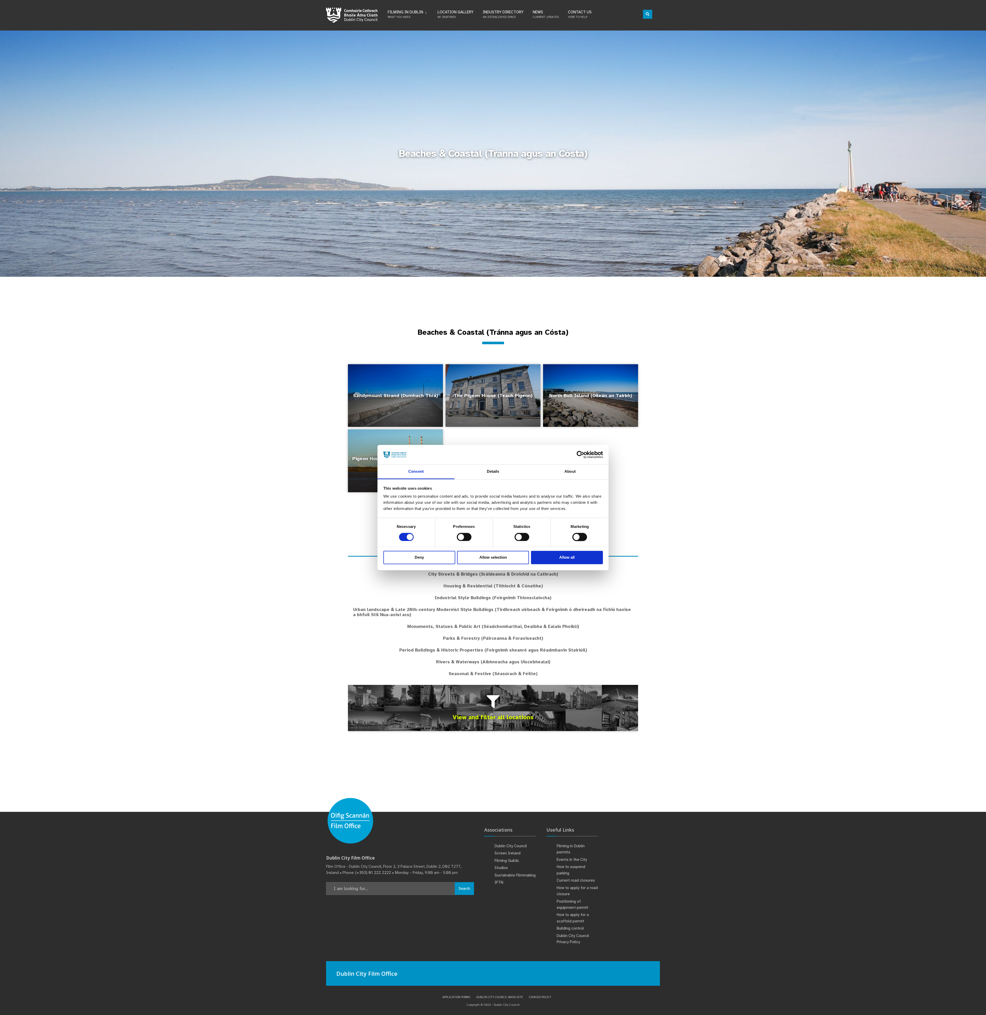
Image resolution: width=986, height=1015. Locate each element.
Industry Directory (503, 14)
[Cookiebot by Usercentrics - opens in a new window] (580, 454)
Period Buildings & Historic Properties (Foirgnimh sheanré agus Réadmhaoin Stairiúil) (493, 650)
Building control (570, 928)
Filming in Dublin (405, 14)
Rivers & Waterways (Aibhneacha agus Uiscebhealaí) (493, 662)
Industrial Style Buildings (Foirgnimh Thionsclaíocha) (493, 597)
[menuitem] (410, 13)
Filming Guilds (507, 860)
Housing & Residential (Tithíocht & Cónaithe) (493, 586)
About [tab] (570, 471)
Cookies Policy (540, 997)
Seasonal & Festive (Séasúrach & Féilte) (493, 673)
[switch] (464, 537)
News (546, 14)
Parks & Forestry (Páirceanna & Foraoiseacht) (493, 638)
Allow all (567, 557)
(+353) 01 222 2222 (373, 872)
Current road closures (576, 880)
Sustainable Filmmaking (515, 875)
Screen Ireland (507, 853)
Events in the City (572, 859)
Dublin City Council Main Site (499, 997)
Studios (501, 867)
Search (464, 888)
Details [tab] (493, 471)
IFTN (499, 882)
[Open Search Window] (647, 14)
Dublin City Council (511, 846)
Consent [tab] (416, 471)
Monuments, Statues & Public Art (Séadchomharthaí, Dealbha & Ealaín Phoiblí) (493, 626)
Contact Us (580, 14)
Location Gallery (455, 14)
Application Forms (456, 997)
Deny (419, 557)
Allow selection (493, 557)
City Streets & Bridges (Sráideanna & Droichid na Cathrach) (493, 574)
